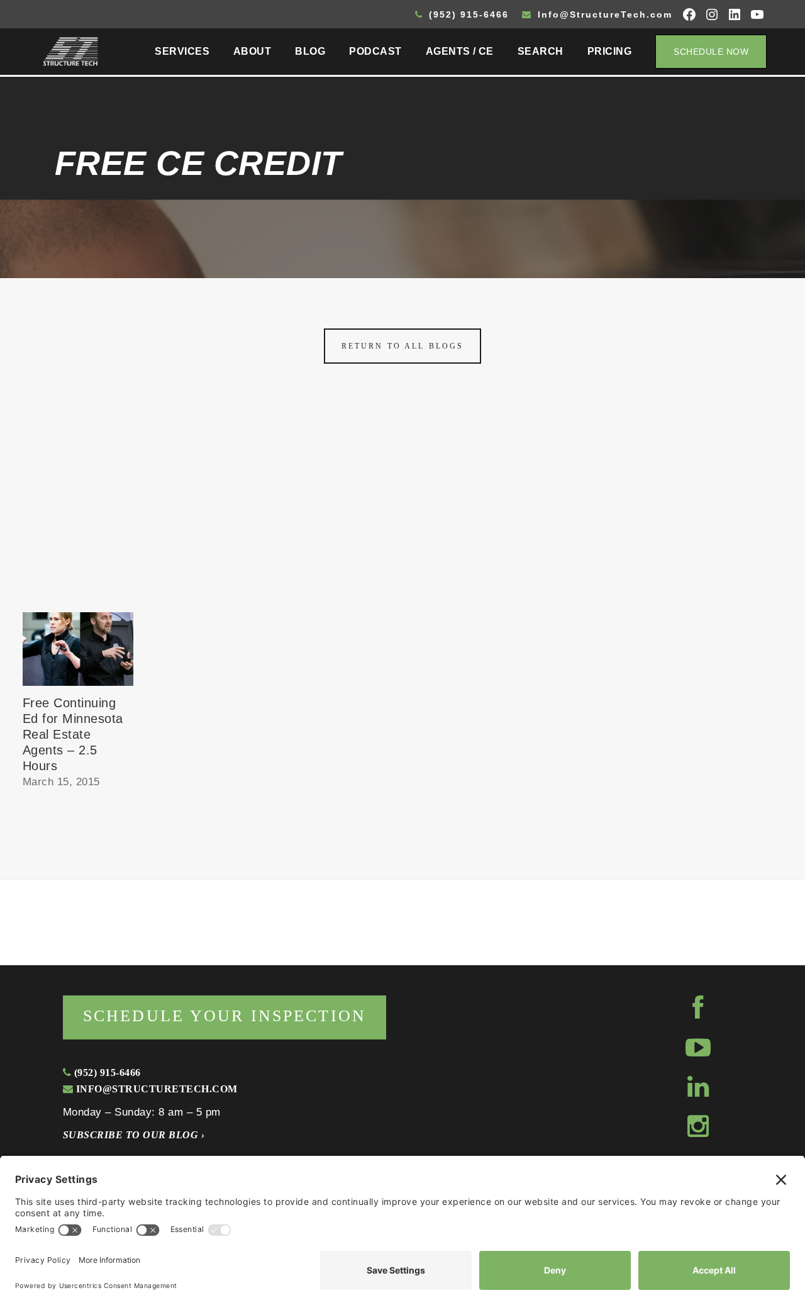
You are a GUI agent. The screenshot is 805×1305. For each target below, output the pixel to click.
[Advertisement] (402, 518)
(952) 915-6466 (467, 14)
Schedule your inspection (224, 1016)
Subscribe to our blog (133, 1134)
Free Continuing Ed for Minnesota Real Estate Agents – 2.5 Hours (73, 734)
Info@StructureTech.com (603, 14)
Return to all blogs (402, 346)
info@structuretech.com (155, 1089)
